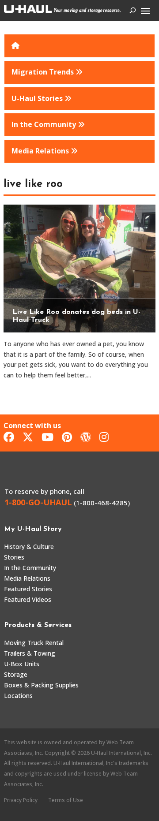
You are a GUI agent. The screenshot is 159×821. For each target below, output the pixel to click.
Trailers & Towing (29, 653)
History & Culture (29, 546)
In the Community (30, 568)
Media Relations (27, 578)
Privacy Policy (21, 800)
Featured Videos (27, 599)
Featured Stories (28, 589)
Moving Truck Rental (34, 642)
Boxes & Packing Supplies (41, 685)
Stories (14, 557)
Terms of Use (65, 800)
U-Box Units (21, 664)
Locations (18, 695)
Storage (15, 674)
